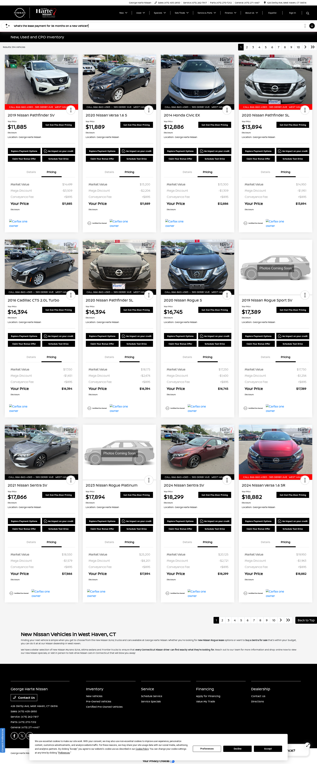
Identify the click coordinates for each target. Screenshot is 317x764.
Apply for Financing (208, 696)
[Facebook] (14, 735)
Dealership (260, 688)
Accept (268, 748)
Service (147, 688)
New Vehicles (94, 696)
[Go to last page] (313, 47)
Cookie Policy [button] (142, 749)
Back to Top (306, 620)
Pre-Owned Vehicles (98, 701)
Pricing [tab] (51, 172)
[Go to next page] (305, 47)
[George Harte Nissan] (42, 12)
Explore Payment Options (24, 151)
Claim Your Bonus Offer (24, 158)
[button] (70, 110)
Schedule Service (151, 696)
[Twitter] (22, 735)
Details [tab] (31, 172)
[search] (307, 13)
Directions (257, 701)
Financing (205, 688)
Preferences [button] (64, 753)
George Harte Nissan (22, 753)
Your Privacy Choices (156, 761)
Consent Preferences (2, 740)
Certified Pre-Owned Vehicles (104, 706)
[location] (265, 2)
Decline (237, 748)
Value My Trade (205, 701)
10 (298, 47)
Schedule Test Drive (58, 158)
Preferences (207, 748)
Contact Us (26, 698)
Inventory (94, 688)
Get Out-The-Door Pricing (58, 124)
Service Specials (151, 701)
